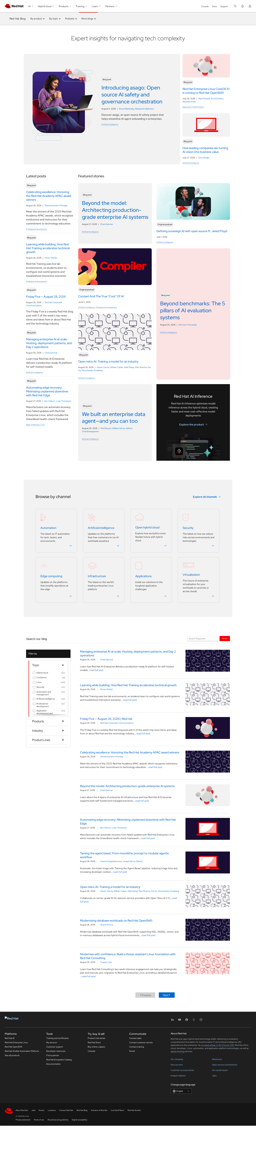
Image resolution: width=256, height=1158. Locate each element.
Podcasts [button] (69, 18)
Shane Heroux (106, 924)
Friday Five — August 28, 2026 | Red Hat (106, 719)
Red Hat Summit (134, 1110)
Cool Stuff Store (117, 1110)
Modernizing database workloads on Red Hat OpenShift (116, 920)
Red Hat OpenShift (13, 1046)
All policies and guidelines (58, 1120)
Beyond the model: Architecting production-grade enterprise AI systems (127, 786)
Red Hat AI (10, 1038)
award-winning (177, 1051)
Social (132, 1051)
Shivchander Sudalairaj (92, 370)
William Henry (118, 428)
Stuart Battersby (126, 108)
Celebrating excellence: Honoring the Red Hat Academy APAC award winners (129, 752)
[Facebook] (186, 1020)
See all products (12, 1055)
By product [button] (36, 18)
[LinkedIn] (172, 1020)
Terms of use (39, 1120)
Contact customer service (141, 1042)
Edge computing (32, 425)
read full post (96, 670)
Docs (214, 6)
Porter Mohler (51, 257)
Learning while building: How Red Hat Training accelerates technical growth (128, 685)
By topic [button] (53, 18)
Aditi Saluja (129, 367)
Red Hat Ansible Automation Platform (22, 1051)
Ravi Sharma (141, 367)
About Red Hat (22, 1110)
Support (224, 6)
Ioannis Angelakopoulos (111, 861)
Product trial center (96, 1038)
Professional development (36, 229)
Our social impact (220, 1070)
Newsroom (217, 1059)
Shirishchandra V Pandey (56, 205)
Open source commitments (224, 1064)
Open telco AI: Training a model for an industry (110, 887)
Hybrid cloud (42, 672)
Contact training (136, 1046)
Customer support (54, 1046)
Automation (48, 528)
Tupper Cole (106, 962)
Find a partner (52, 1055)
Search (225, 638)
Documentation (53, 1064)
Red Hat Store (94, 1042)
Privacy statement (23, 1120)
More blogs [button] (87, 18)
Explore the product (191, 424)
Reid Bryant (106, 428)
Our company (177, 1059)
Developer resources (55, 1051)
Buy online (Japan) (96, 1046)
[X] (194, 1020)
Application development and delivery (44, 713)
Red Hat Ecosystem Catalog (59, 1059)
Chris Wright (203, 157)
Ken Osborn (49, 401)
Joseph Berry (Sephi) (133, 861)
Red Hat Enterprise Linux (16, 1042)
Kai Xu (154, 891)
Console (205, 6)
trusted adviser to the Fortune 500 (218, 1045)
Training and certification (57, 1038)
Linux (42, 425)
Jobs (214, 1075)
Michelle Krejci (189, 101)
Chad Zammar (51, 352)
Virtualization (191, 575)
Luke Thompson (63, 401)
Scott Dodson (217, 98)
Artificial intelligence (109, 124)
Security (188, 528)
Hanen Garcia (103, 367)
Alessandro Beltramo (144, 108)
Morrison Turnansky (188, 324)
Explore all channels (205, 496)
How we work (177, 1064)
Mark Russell (204, 98)
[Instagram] (201, 1020)
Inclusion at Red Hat (99, 1110)
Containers (41, 677)
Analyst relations (178, 1075)
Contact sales (135, 1038)
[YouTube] (179, 1020)
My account (51, 1042)
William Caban (116, 367)
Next (165, 995)
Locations (52, 1110)
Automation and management (43, 693)
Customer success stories (182, 1070)
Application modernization (193, 107)
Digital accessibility (79, 1120)
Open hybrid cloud (147, 527)
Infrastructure (97, 576)
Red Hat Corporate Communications (117, 723)
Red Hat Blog (17, 18)
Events (41, 1110)
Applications (143, 576)
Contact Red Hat (66, 1110)
